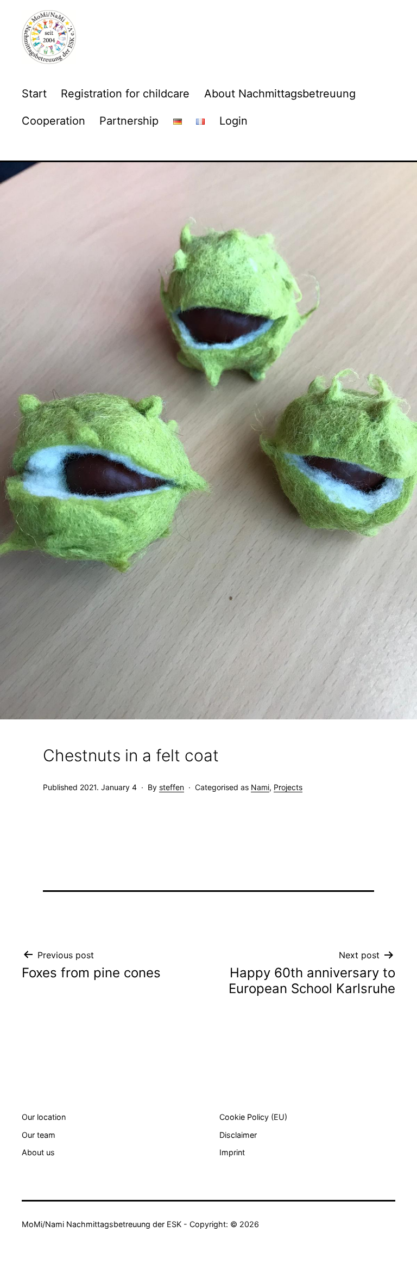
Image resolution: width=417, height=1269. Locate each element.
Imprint (232, 1152)
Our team (38, 1134)
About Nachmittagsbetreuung (280, 93)
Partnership (129, 120)
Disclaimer (238, 1134)
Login (233, 120)
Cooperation (53, 120)
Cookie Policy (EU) (253, 1117)
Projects (288, 787)
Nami (260, 787)
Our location (44, 1117)
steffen (171, 787)
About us (38, 1152)
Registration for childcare (125, 93)
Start (34, 93)
